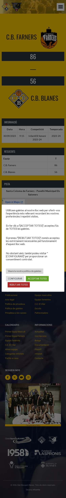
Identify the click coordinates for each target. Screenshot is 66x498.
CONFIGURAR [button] (15, 278)
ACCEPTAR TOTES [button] (37, 278)
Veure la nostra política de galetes (24, 271)
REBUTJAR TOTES (19, 284)
